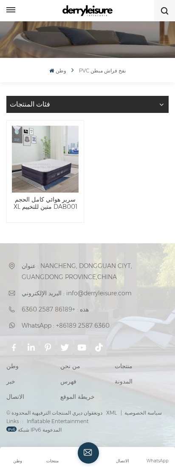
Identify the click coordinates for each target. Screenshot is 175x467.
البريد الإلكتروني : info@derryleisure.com (77, 293)
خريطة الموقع (77, 397)
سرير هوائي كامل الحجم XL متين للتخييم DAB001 (45, 203)
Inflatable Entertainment (58, 421)
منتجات (124, 366)
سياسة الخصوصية (143, 412)
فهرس (68, 381)
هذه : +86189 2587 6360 (55, 309)
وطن (61, 70)
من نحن (70, 366)
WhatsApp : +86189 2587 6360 (66, 325)
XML (111, 412)
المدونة (124, 381)
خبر (10, 381)
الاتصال (15, 397)
